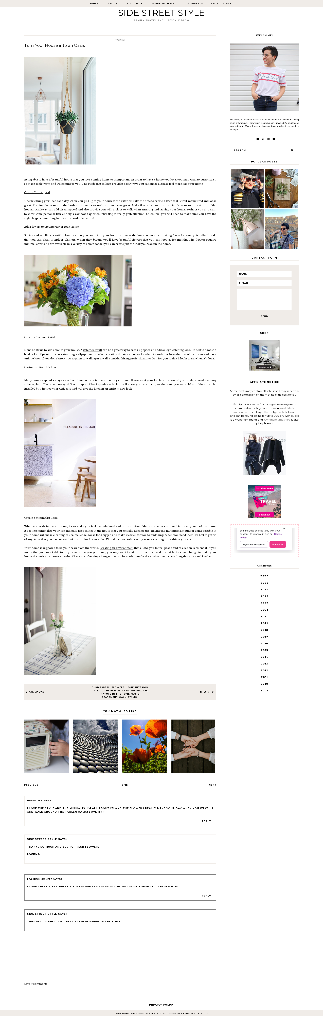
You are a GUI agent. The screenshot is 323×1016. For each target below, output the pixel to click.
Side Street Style (161, 13)
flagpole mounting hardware (50, 218)
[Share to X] (205, 692)
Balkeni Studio (196, 1013)
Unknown (35, 800)
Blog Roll (135, 3)
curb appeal (101, 687)
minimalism (139, 690)
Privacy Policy (161, 1004)
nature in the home (115, 694)
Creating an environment (117, 547)
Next (212, 785)
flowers (118, 687)
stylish (133, 697)
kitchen (123, 690)
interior (141, 687)
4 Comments (35, 692)
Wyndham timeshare (277, 419)
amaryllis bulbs (196, 235)
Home (94, 3)
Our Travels (193, 3)
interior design (104, 690)
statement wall (92, 350)
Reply (206, 821)
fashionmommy (39, 878)
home (130, 687)
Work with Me (163, 3)
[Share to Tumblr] (209, 692)
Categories (220, 3)
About (112, 3)
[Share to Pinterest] (212, 692)
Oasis (135, 694)
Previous (31, 785)
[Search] (292, 150)
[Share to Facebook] (201, 692)
